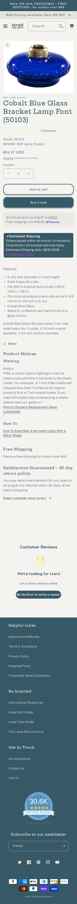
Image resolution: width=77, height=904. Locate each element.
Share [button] (12, 343)
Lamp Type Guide (21, 722)
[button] (5, 26)
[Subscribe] (63, 846)
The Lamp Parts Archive (26, 731)
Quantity (8, 165)
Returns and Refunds (24, 636)
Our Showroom (19, 758)
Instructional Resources (26, 702)
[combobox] (47, 26)
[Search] (61, 26)
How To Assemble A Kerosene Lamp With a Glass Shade (34, 433)
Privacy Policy (19, 656)
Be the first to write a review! (38, 595)
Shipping (8, 158)
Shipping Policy (20, 666)
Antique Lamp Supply (42, 897)
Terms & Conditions (23, 646)
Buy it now (38, 202)
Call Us (14, 778)
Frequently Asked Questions (29, 675)
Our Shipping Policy (20, 254)
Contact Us (17, 768)
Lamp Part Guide (21, 712)
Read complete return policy (24, 498)
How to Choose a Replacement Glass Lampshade (30, 409)
